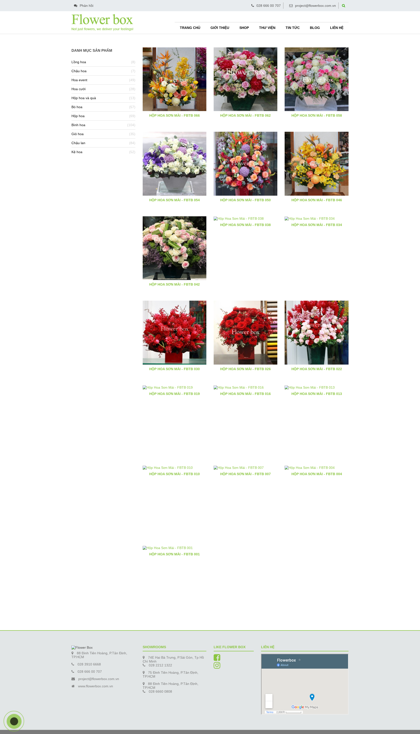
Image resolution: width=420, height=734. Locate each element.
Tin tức (293, 28)
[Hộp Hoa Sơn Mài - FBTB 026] (245, 332)
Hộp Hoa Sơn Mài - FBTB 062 (245, 115)
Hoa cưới (78, 89)
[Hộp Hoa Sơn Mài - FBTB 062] (245, 79)
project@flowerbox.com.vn (315, 6)
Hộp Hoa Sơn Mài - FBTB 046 (316, 200)
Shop (244, 28)
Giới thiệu (219, 28)
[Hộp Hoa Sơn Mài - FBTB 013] (316, 387)
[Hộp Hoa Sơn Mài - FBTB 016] (245, 387)
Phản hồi (86, 6)
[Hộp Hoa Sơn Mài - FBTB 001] (174, 548)
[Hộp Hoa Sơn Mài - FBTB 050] (245, 163)
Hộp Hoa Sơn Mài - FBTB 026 (245, 369)
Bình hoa (78, 125)
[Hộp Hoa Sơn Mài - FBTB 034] (316, 218)
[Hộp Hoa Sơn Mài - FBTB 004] (316, 467)
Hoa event (79, 80)
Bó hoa (76, 107)
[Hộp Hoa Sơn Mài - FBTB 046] (316, 163)
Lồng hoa (78, 62)
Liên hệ (336, 28)
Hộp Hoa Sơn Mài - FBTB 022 (316, 369)
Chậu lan (78, 143)
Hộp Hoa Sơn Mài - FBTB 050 (245, 200)
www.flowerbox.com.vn (95, 686)
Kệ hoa (76, 152)
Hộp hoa (78, 116)
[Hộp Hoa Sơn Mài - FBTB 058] (316, 79)
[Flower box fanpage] (217, 659)
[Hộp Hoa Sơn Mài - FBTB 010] (174, 467)
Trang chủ (190, 28)
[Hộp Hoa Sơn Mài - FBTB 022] (316, 332)
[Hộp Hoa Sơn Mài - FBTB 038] (245, 218)
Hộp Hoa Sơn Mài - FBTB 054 (174, 200)
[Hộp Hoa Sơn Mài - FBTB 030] (174, 332)
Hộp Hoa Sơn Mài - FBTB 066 (174, 115)
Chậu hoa (79, 71)
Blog (315, 28)
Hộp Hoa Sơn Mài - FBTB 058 (316, 115)
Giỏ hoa (77, 134)
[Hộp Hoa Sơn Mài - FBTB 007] (245, 467)
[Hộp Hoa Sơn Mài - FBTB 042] (174, 248)
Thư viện (267, 28)
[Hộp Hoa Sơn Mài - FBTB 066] (174, 79)
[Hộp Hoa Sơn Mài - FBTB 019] (174, 387)
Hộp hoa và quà (83, 98)
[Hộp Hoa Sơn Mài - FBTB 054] (174, 163)
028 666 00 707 (268, 6)
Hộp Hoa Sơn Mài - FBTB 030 (174, 369)
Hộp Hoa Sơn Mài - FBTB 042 (174, 284)
